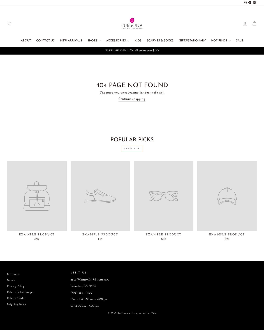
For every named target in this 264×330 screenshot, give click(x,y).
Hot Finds (219, 40)
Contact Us (45, 40)
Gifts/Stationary (192, 40)
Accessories (116, 40)
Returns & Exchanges (20, 292)
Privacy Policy (15, 286)
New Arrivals (71, 40)
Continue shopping (132, 99)
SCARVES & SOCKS (160, 40)
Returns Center (16, 298)
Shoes (92, 40)
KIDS (138, 40)
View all (132, 149)
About (26, 40)
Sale (239, 40)
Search (11, 280)
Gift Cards (13, 274)
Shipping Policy (16, 304)
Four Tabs (151, 313)
